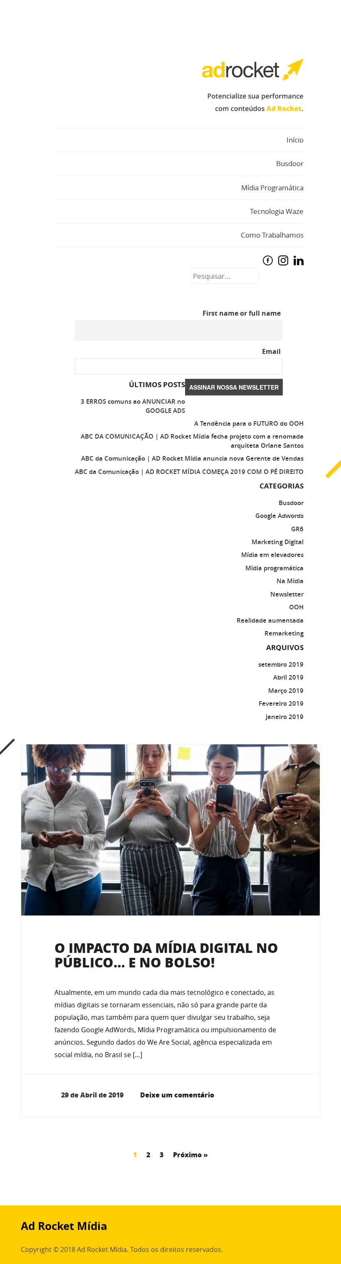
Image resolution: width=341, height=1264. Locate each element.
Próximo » (190, 1154)
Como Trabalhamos (272, 235)
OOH (296, 607)
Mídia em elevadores (272, 554)
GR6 (297, 529)
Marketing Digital (278, 542)
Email (271, 351)
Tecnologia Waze (277, 211)
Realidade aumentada (270, 620)
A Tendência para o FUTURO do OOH (249, 423)
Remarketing (284, 633)
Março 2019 (286, 690)
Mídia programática (274, 568)
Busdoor (290, 163)
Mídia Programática (272, 187)
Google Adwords (279, 515)
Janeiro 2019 (285, 716)
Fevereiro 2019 (281, 703)
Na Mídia (290, 581)
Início (295, 140)
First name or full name (242, 313)
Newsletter (287, 594)
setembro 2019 (281, 664)
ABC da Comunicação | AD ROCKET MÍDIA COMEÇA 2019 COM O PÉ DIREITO (189, 471)
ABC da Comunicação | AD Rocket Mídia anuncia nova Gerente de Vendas (192, 458)
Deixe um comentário (177, 1095)
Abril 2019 (288, 677)
